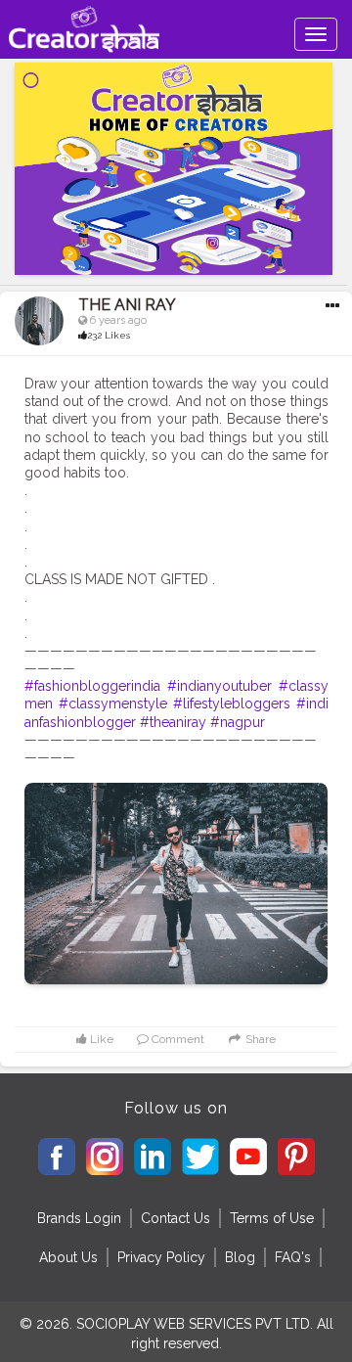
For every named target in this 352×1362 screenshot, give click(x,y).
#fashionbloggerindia (92, 686)
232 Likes (108, 335)
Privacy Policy (161, 1257)
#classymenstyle (113, 703)
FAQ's (293, 1257)
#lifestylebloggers (231, 703)
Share (259, 1039)
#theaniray (173, 722)
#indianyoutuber (219, 686)
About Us (68, 1257)
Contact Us (175, 1218)
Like (100, 1039)
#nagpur (237, 722)
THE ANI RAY (127, 304)
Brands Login (79, 1218)
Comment (176, 1039)
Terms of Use (272, 1218)
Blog (240, 1257)
